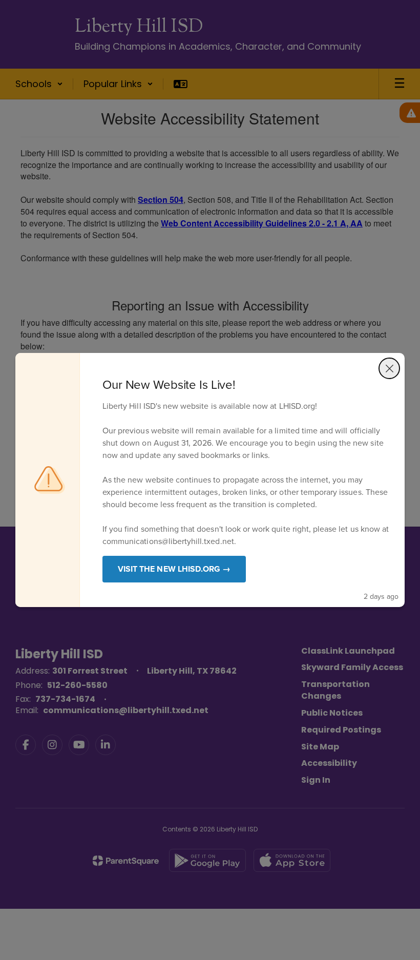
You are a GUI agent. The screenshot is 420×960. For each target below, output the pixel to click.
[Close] (389, 368)
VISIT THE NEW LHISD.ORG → (174, 569)
